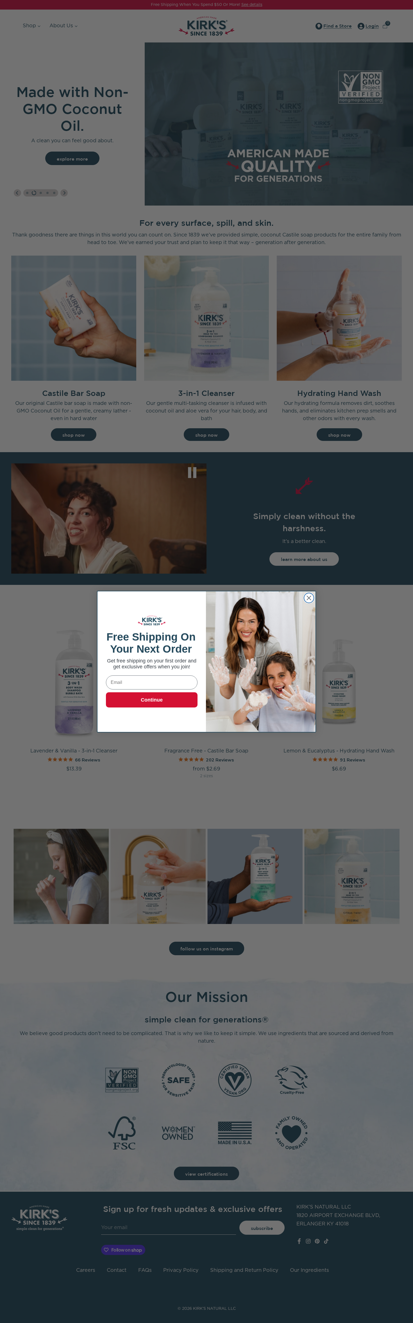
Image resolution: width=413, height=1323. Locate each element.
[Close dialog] (309, 598)
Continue (152, 700)
